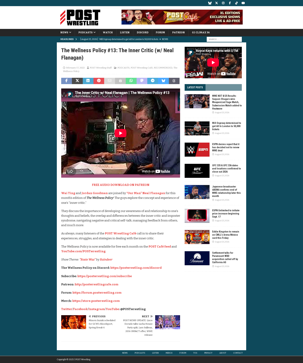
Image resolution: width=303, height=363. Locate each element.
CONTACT (238, 353)
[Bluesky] (210, 3)
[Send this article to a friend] (109, 81)
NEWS (64, 32)
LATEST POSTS (195, 87)
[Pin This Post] (98, 81)
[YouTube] (243, 3)
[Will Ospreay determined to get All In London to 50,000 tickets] (197, 128)
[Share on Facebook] (66, 81)
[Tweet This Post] (77, 81)
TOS (195, 353)
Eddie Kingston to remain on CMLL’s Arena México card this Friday (225, 234)
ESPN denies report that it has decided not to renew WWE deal (225, 147)
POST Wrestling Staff (101, 67)
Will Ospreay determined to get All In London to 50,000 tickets (226, 126)
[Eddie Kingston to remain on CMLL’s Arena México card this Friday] (197, 237)
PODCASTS (85, 32)
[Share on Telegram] (152, 81)
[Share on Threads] (174, 81)
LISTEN (125, 32)
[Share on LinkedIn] (88, 81)
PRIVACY (208, 353)
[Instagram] (223, 3)
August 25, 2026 (222, 112)
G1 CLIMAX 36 (201, 32)
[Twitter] (216, 3)
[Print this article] (120, 81)
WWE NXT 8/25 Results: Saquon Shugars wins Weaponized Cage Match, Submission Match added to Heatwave (227, 102)
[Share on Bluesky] (163, 81)
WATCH (108, 32)
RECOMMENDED (163, 67)
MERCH (169, 353)
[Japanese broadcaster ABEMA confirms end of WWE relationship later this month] (197, 192)
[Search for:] (224, 39)
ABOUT (222, 353)
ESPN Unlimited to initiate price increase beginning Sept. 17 (226, 213)
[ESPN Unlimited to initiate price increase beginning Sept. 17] (197, 216)
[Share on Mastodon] (142, 81)
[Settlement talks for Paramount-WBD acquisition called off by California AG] (197, 258)
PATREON (178, 32)
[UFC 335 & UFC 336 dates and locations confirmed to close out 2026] (197, 171)
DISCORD (143, 32)
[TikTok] (236, 3)
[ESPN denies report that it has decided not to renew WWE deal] (197, 150)
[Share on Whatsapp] (131, 81)
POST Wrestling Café (142, 67)
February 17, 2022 (75, 67)
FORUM (160, 32)
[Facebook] (230, 3)
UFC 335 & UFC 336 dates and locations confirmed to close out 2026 (226, 168)
